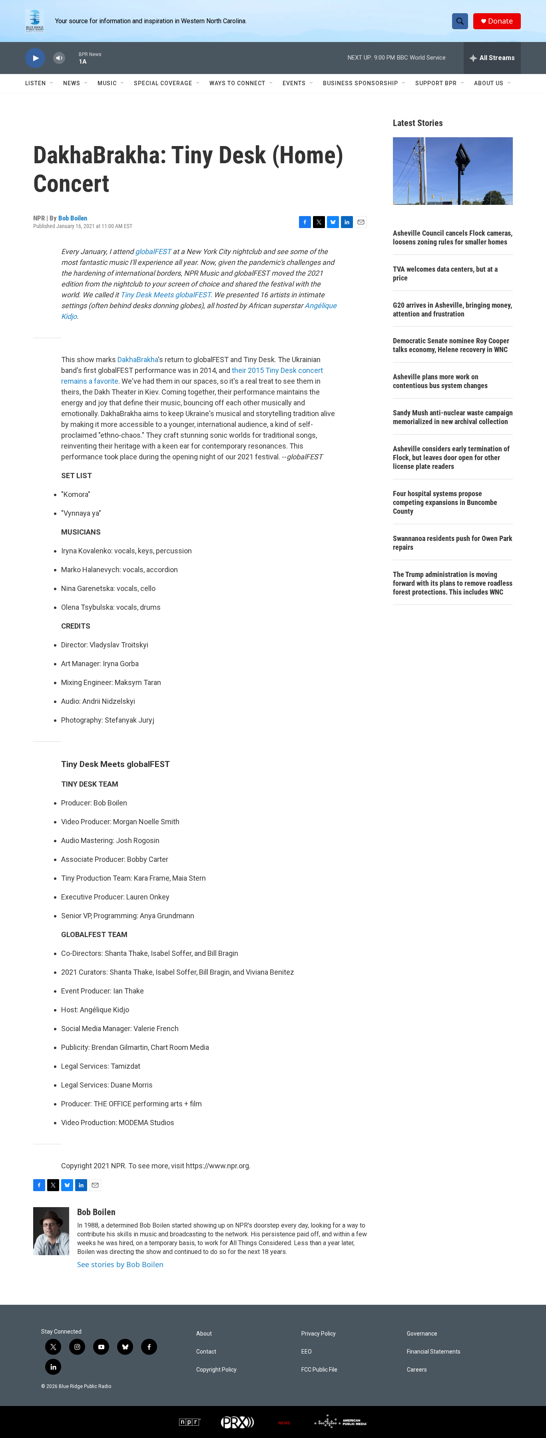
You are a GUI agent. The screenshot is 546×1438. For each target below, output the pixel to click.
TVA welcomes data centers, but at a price (445, 273)
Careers (417, 1370)
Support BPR (436, 83)
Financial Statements (433, 1352)
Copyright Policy (216, 1370)
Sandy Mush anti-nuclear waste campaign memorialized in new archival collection (453, 417)
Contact (206, 1352)
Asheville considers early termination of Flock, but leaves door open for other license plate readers (451, 458)
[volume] (59, 58)
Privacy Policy (318, 1334)
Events (294, 83)
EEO (306, 1352)
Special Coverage (163, 83)
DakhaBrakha (138, 359)
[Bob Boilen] (51, 1231)
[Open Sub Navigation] (52, 83)
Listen (35, 83)
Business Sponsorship (360, 83)
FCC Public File (319, 1370)
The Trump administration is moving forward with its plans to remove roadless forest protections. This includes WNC (452, 583)
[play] (35, 58)
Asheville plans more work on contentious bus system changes (440, 381)
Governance (422, 1334)
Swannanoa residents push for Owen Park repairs (452, 542)
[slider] (72, 58)
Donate (500, 21)
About (204, 1334)
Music (107, 83)
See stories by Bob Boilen (120, 1264)
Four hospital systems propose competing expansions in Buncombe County (445, 502)
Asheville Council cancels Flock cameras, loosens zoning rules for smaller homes (452, 237)
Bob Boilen (72, 218)
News (71, 83)
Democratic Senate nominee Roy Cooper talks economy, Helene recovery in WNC (451, 345)
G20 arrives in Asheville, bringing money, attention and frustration (452, 309)
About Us (489, 83)
